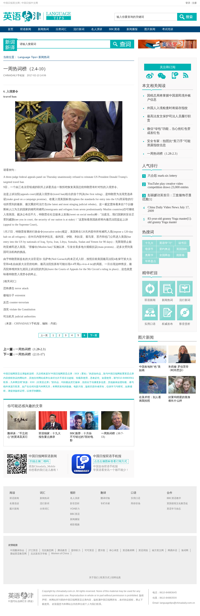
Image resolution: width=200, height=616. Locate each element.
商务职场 (135, 503)
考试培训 (167, 29)
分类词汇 (61, 29)
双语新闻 (25, 29)
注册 (194, 3)
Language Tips (27, 57)
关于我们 (93, 577)
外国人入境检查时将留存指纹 (167, 108)
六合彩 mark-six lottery (162, 175)
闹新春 (180, 255)
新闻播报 (132, 29)
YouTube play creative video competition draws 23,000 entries (168, 185)
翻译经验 (105, 498)
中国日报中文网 (29, 3)
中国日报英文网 (11, 3)
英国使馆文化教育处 (177, 503)
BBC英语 (114, 29)
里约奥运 (164, 249)
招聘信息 (116, 577)
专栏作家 (105, 503)
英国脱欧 (181, 249)
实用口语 (150, 323)
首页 (10, 29)
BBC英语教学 (174, 498)
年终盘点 (150, 261)
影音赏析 (184, 323)
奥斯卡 (149, 255)
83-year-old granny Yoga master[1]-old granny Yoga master (170, 220)
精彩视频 (74, 524)
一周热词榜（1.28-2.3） (31, 349)
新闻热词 (43, 29)
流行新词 (78, 29)
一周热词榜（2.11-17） (31, 354)
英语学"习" (165, 242)
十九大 (149, 242)
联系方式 (105, 577)
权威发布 (167, 323)
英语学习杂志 (174, 508)
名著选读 (14, 503)
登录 (188, 3)
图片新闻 (149, 29)
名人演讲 (96, 29)
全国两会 (164, 255)
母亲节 (149, 249)
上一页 (44, 335)
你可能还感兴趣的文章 (25, 406)
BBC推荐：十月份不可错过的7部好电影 (81, 437)
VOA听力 (75, 508)
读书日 (182, 242)
